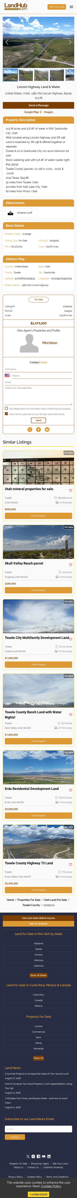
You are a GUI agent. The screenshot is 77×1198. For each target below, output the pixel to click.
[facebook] (38, 429)
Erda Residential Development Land (32, 789)
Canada (39, 1000)
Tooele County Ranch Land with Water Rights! (33, 714)
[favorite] (70, 490)
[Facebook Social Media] (38, 1156)
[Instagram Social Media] (33, 1156)
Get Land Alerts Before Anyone (38, 918)
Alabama (38, 943)
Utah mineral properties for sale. (29, 489)
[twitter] (29, 429)
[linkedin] (47, 429)
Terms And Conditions (57, 1177)
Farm (38, 1037)
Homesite (38, 1048)
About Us (18, 1167)
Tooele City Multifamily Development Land (37, 638)
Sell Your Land (56, 7)
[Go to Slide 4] (56, 75)
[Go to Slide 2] (25, 75)
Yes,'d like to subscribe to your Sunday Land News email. (37, 414)
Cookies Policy (51, 1186)
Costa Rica (38, 994)
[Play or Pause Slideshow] (6, 64)
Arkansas (38, 960)
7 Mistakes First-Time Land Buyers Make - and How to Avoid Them (36, 1100)
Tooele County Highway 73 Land (29, 863)
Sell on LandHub (38, 923)
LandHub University (53, 1167)
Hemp (38, 1043)
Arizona (38, 954)
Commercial (38, 1032)
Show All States (38, 975)
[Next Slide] (70, 42)
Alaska (38, 949)
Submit (15, 1137)
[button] (38, 42)
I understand (38, 1194)
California (39, 966)
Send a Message (39, 105)
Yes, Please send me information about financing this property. (40, 409)
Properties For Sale (28, 899)
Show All (38, 1058)
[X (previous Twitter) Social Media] (28, 1156)
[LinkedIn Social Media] (49, 1156)
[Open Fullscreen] (70, 64)
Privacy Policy (15, 1177)
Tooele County (31, 905)
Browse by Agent (40, 1163)
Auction (39, 1026)
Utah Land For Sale (55, 899)
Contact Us (33, 1167)
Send (38, 420)
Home (10, 899)
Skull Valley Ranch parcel (24, 563)
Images (48, 112)
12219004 (49, 905)
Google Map (31, 112)
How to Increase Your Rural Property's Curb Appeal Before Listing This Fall (38, 1086)
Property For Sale (18, 1163)
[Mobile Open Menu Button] (71, 7)
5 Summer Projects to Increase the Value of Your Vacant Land (36, 1074)
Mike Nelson (49, 342)
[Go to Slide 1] (10, 75)
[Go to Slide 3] (41, 75)
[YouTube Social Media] (43, 1156)
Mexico (38, 1006)
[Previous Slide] (7, 42)
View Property (38, 516)
